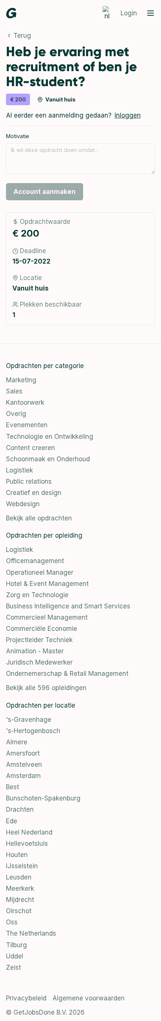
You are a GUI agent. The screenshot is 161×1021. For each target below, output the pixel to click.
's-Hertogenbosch (33, 731)
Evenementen (27, 425)
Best (12, 787)
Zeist (13, 967)
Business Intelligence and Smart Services (68, 606)
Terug (22, 35)
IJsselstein (22, 866)
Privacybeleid (26, 998)
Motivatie (17, 136)
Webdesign (23, 504)
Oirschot (18, 911)
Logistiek (19, 470)
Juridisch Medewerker (39, 662)
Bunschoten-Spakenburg (43, 798)
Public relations (29, 481)
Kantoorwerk (25, 402)
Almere (16, 742)
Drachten (20, 809)
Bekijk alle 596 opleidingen (46, 688)
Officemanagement (35, 561)
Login (129, 13)
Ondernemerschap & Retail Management (67, 673)
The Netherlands (31, 933)
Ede (11, 821)
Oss (12, 922)
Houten (17, 855)
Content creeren (30, 448)
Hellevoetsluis (27, 843)
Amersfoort (23, 753)
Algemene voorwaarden (88, 998)
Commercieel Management (47, 617)
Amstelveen (24, 764)
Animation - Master (35, 651)
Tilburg (16, 945)
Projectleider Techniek (39, 640)
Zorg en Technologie (37, 595)
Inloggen (128, 115)
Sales (14, 391)
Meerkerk (20, 888)
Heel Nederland (29, 832)
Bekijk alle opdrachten (39, 518)
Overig (16, 413)
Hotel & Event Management (47, 583)
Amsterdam (23, 776)
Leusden (18, 877)
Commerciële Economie (41, 628)
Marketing (21, 380)
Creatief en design (33, 492)
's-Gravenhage (28, 719)
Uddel (14, 956)
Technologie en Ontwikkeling (49, 436)
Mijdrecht (20, 899)
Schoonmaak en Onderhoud (48, 459)
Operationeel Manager (39, 572)
